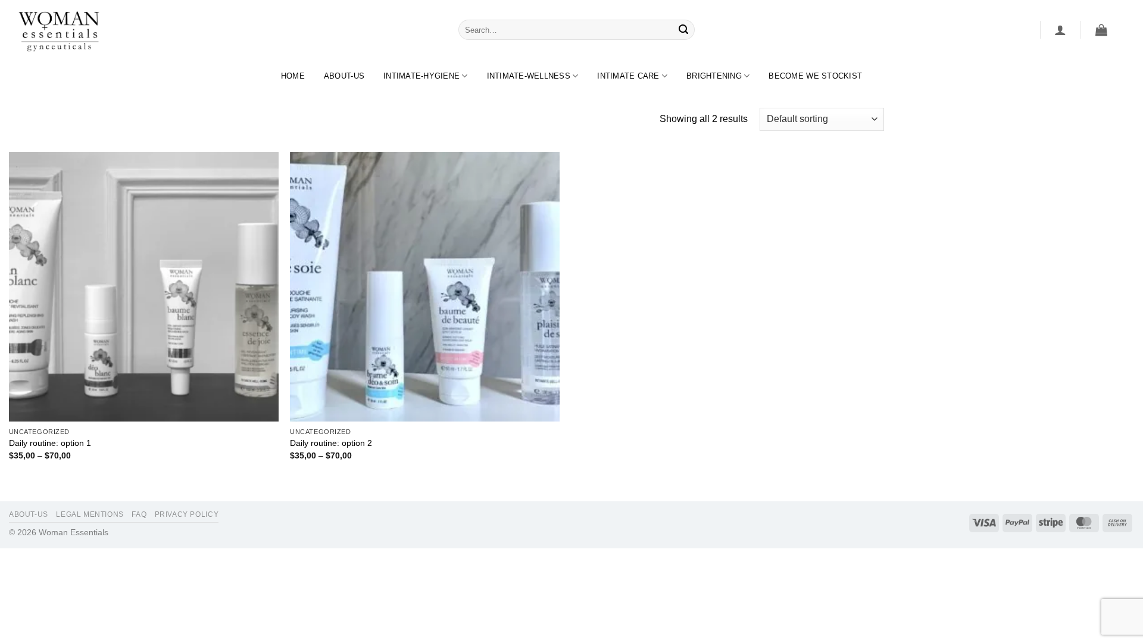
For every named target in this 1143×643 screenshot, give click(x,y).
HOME (293, 75)
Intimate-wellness (528, 75)
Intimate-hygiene (421, 75)
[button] (1060, 30)
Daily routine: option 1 (50, 443)
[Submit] (684, 30)
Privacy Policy (187, 514)
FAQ (139, 514)
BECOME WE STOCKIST (815, 75)
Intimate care (628, 75)
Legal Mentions (90, 514)
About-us (344, 75)
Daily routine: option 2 (331, 443)
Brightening (714, 75)
